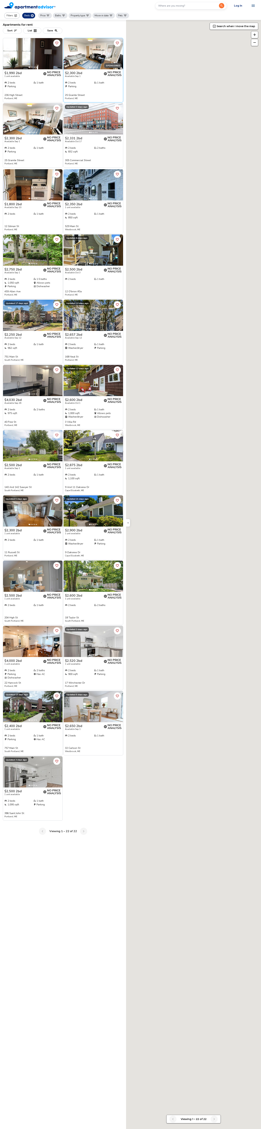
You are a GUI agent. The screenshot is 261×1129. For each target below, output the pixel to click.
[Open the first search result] (221, 5)
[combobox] (187, 5)
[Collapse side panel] (128, 523)
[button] (12, 16)
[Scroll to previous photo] (7, 54)
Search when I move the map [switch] (236, 26)
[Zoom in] (254, 34)
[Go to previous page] (42, 831)
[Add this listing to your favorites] (56, 43)
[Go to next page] (83, 831)
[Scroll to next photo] (58, 54)
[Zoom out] (254, 42)
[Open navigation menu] (253, 5)
